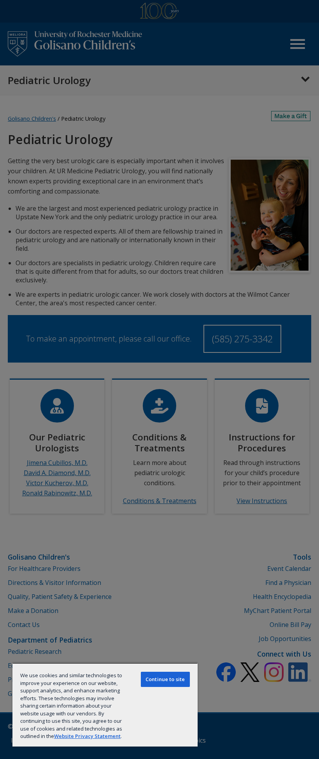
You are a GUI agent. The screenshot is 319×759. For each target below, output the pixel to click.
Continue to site (165, 679)
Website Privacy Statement (87, 736)
